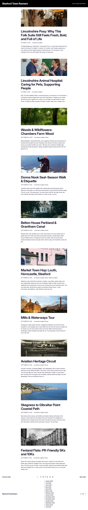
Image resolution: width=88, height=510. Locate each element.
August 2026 (49, 481)
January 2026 (49, 495)
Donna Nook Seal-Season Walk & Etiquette (43, 179)
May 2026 (48, 487)
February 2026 (50, 493)
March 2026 (49, 491)
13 (50, 477)
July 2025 (48, 506)
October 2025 (49, 501)
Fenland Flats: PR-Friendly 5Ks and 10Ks (43, 452)
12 (47, 477)
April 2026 (48, 489)
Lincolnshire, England (37, 42)
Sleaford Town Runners (15, 3)
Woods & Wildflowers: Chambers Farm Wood (37, 131)
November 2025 (50, 499)
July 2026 (48, 483)
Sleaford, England (53, 277)
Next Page (83, 477)
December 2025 (50, 497)
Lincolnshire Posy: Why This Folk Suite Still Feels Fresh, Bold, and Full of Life (44, 35)
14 (52, 477)
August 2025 (49, 504)
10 (43, 477)
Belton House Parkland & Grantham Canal (38, 224)
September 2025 (50, 502)
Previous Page (6, 477)
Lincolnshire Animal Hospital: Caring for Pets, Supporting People (42, 84)
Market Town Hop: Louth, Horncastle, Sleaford (39, 272)
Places (46, 137)
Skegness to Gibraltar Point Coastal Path (40, 407)
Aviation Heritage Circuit (38, 361)
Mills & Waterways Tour (38, 317)
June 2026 (49, 485)
